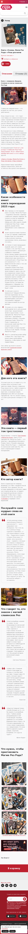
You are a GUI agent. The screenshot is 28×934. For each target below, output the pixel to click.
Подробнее (5, 928)
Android (24, 916)
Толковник (4, 499)
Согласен (5, 931)
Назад (7, 20)
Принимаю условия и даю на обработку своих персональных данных (17, 905)
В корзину (14, 868)
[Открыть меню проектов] (2, 1)
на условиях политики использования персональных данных (16, 906)
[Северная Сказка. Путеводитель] (6, 885)
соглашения (22, 902)
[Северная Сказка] (2, 885)
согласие (12, 903)
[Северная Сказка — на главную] (6, 7)
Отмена (12, 931)
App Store (12, 916)
